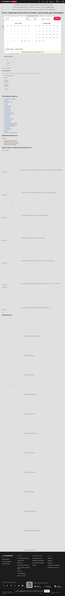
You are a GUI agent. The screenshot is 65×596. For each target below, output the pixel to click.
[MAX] (11, 585)
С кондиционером (8, 112)
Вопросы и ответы (21, 575)
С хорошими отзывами (9, 113)
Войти (52, 1)
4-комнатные (7, 111)
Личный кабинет (6, 559)
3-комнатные (7, 109)
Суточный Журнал (21, 573)
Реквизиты (50, 562)
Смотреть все (5, 150)
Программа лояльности (53, 567)
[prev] (2, 312)
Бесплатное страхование (38, 562)
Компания (50, 558)
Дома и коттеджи (8, 101)
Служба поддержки (6, 561)
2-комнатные (7, 108)
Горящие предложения (9, 125)
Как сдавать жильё (36, 558)
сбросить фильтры (8, 75)
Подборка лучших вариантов (11, 132)
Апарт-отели (7, 130)
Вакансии (50, 560)
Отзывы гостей (20, 560)
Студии (6, 131)
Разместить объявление (38, 560)
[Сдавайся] (39, 1)
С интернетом (7, 117)
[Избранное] (47, 1)
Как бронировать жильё (23, 558)
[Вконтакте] (15, 585)
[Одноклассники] (7, 585)
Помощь (34, 565)
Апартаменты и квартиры (10, 99)
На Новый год (7, 121)
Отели (5, 104)
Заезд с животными (9, 119)
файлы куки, (22, 591)
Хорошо (47, 591)
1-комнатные (7, 107)
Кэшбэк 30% (20, 562)
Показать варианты (6, 68)
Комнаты (6, 100)
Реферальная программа (53, 565)
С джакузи (6, 116)
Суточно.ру (9, 591)
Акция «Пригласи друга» (23, 565)
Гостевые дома (8, 128)
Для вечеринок (7, 120)
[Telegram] (3, 585)
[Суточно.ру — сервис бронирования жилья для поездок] (5, 1)
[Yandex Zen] (22, 585)
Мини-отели (7, 127)
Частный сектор (8, 105)
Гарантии (19, 571)
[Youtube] (18, 585)
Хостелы (6, 103)
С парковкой (7, 115)
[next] (3, 312)
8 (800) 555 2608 (6, 563)
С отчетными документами (10, 123)
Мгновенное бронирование (10, 124)
